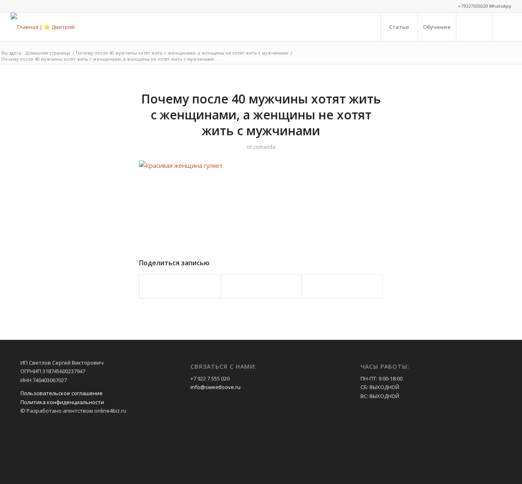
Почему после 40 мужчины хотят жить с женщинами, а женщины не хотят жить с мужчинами (261, 114)
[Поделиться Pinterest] (180, 286)
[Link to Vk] (505, 26)
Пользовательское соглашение (61, 393)
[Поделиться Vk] (261, 286)
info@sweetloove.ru (215, 387)
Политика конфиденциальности (62, 402)
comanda (264, 146)
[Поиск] (474, 27)
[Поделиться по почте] (342, 286)
